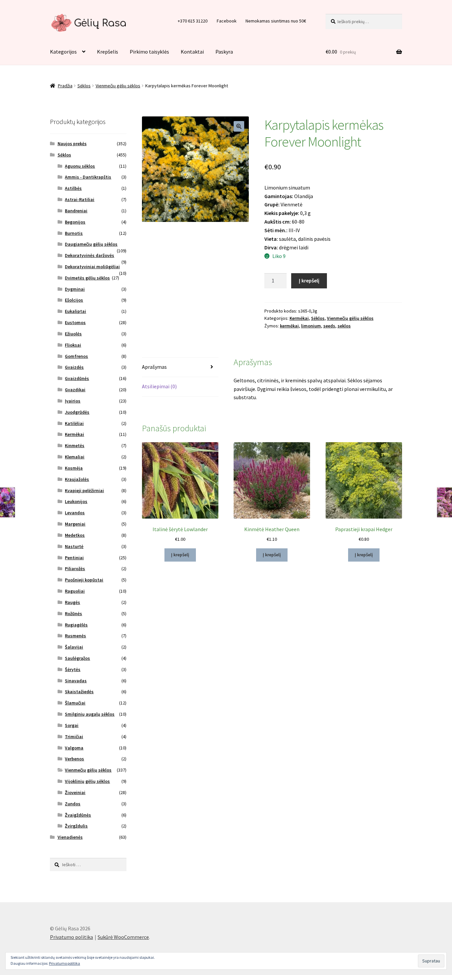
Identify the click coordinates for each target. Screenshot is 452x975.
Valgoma (74, 748)
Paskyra (224, 51)
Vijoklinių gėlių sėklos (87, 781)
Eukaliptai (75, 311)
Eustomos (75, 322)
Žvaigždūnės (78, 815)
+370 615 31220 (192, 21)
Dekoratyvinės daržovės (89, 255)
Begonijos (75, 222)
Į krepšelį (309, 280)
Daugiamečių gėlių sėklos (91, 244)
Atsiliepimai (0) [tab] (159, 386)
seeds (329, 326)
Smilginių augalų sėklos (89, 714)
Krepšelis (107, 51)
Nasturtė (74, 546)
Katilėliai (74, 423)
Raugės (72, 602)
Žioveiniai (75, 792)
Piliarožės (75, 569)
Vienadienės (70, 837)
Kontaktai (192, 51)
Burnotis (74, 233)
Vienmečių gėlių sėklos (118, 86)
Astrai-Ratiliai (79, 199)
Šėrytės (72, 669)
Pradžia (65, 86)
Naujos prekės (72, 144)
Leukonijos (76, 501)
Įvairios (72, 401)
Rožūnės (73, 613)
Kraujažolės (77, 479)
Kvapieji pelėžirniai (84, 490)
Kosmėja (74, 468)
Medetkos (75, 535)
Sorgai (71, 725)
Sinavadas (76, 681)
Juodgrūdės (77, 412)
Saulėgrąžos (77, 658)
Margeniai (75, 524)
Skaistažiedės (79, 692)
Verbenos (74, 759)
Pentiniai (74, 558)
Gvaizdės (74, 367)
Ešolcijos (74, 300)
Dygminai (75, 289)
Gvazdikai (75, 390)
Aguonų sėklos (80, 166)
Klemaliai (74, 457)
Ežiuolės (73, 334)
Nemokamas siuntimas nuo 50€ (276, 21)
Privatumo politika (71, 937)
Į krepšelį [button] (180, 555)
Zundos (72, 804)
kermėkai (289, 326)
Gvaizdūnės (77, 378)
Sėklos (84, 86)
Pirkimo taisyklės (149, 51)
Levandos (75, 513)
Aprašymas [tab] (154, 366)
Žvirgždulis (76, 826)
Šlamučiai (75, 703)
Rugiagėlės (76, 625)
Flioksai (73, 345)
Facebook (227, 21)
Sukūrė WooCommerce (123, 937)
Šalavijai (74, 647)
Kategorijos (63, 51)
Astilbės (73, 188)
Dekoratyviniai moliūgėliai (92, 267)
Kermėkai (299, 318)
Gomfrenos (76, 356)
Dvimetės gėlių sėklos (87, 278)
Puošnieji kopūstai (84, 580)
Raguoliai (75, 591)
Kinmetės (74, 445)
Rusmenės (75, 636)
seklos (344, 326)
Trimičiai (74, 737)
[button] (239, 126)
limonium (311, 326)
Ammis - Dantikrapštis (88, 177)
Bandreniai (76, 211)
